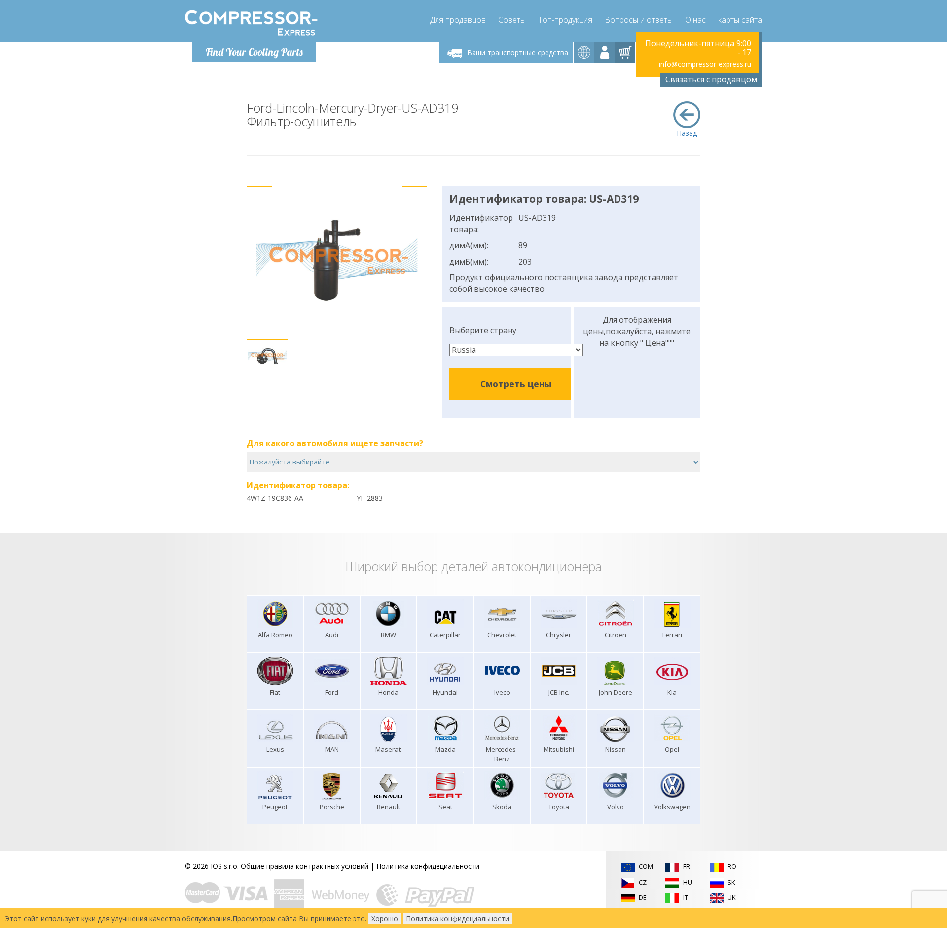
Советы (512, 20)
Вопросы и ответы (639, 20)
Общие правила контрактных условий (304, 866)
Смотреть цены (515, 383)
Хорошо (384, 918)
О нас (695, 20)
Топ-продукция (565, 20)
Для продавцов (458, 20)
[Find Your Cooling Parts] (251, 23)
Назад (687, 133)
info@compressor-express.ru (705, 64)
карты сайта (740, 20)
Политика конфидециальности (427, 866)
